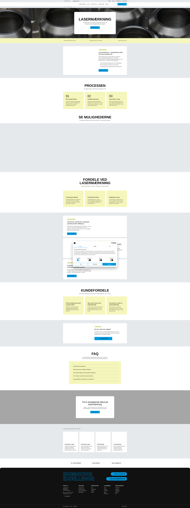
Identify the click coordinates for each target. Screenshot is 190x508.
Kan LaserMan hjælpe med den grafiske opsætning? (84, 372)
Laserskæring (101, 4)
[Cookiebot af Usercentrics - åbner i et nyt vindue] (112, 243)
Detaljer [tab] (95, 246)
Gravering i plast (85, 444)
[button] (103, 50)
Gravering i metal (69, 444)
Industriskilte (94, 4)
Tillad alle (109, 264)
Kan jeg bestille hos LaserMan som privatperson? (83, 379)
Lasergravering (82, 4)
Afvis (81, 264)
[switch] (89, 260)
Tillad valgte (95, 264)
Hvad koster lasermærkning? (79, 366)
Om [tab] (109, 246)
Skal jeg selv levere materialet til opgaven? (82, 369)
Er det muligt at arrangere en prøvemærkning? (83, 375)
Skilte (88, 4)
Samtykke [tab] (80, 246)
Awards (107, 4)
